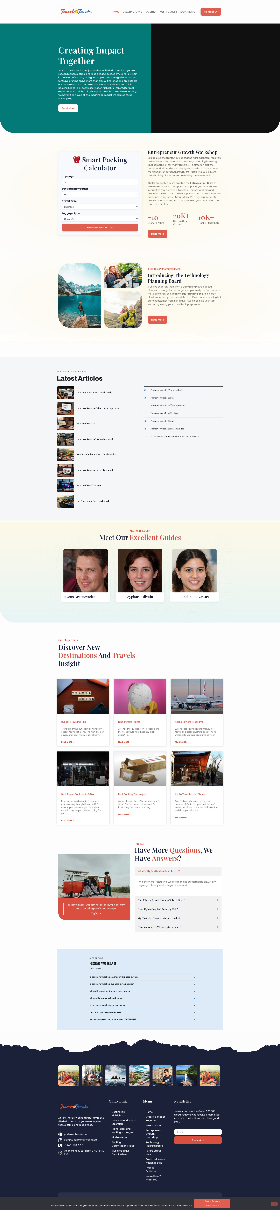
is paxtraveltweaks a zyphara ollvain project (112, 984)
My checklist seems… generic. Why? (159, 918)
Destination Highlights (118, 1113)
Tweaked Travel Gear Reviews (121, 1152)
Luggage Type (71, 213)
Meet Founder (168, 11)
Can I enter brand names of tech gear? (161, 900)
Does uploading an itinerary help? (158, 909)
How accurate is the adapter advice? (159, 927)
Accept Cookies (212, 1201)
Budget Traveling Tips (73, 722)
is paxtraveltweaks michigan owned (108, 1005)
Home (115, 11)
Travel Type (69, 201)
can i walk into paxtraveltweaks (105, 1012)
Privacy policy (212, 1205)
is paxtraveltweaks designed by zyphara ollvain (114, 977)
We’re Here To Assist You (154, 1178)
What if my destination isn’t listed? (159, 871)
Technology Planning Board (154, 1144)
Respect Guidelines (152, 1169)
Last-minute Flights (129, 722)
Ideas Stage (187, 11)
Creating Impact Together (139, 11)
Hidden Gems (119, 1137)
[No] (274, 1204)
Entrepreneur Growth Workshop (153, 1134)
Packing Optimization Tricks (123, 1144)
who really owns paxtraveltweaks (106, 998)
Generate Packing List (100, 227)
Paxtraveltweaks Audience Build (155, 1161)
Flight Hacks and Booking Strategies (122, 1130)
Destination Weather (75, 188)
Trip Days (68, 176)
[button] (178, 871)
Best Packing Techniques (132, 794)
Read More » (67, 742)
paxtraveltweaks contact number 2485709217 (113, 1019)
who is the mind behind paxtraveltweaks (110, 991)
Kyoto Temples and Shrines (190, 794)
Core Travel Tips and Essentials (123, 1122)
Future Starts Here (153, 1152)
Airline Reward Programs (189, 722)
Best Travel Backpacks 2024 (77, 794)
